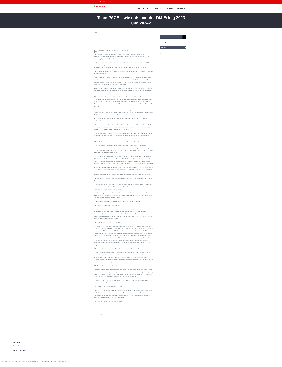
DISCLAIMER (67, 361)
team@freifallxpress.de (35, 361)
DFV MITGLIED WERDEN (19, 348)
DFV (28, 361)
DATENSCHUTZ (60, 361)
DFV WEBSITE (17, 345)
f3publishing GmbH (7, 361)
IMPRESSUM (53, 361)
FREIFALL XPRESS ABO (19, 350)
